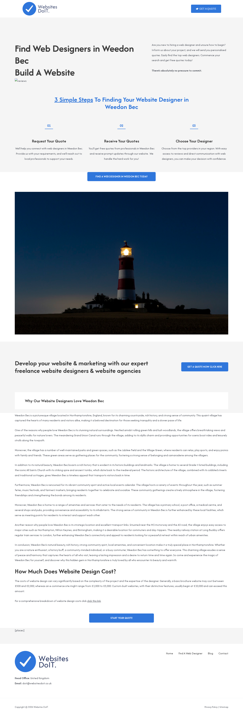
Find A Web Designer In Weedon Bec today (121, 176)
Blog (210, 653)
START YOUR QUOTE (121, 618)
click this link (94, 601)
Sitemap (224, 707)
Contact (223, 653)
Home (169, 653)
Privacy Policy (211, 707)
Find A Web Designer (190, 653)
